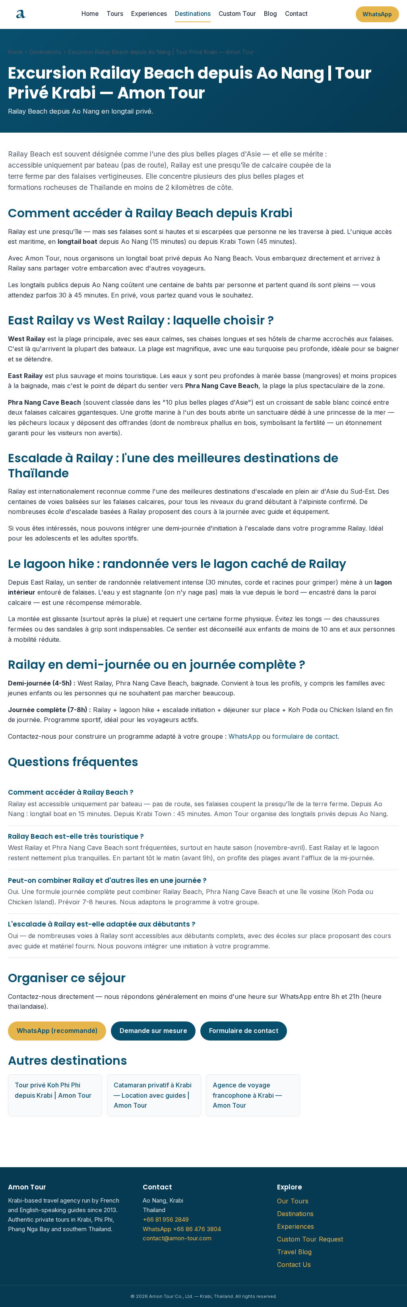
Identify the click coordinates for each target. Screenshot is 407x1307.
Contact (296, 13)
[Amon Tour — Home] (20, 14)
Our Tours (292, 1201)
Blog (270, 13)
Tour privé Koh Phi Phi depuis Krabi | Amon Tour (53, 1090)
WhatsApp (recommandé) (57, 1031)
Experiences (149, 13)
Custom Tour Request (310, 1239)
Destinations (193, 13)
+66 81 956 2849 (166, 1219)
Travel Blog (294, 1252)
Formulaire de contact (243, 1031)
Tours (115, 13)
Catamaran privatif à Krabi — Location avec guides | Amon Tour (153, 1095)
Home (90, 13)
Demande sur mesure (153, 1031)
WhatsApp (377, 14)
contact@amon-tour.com (177, 1238)
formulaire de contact (304, 736)
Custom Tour (237, 13)
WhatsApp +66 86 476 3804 (182, 1229)
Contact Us (294, 1264)
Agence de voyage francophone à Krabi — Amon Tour (247, 1095)
